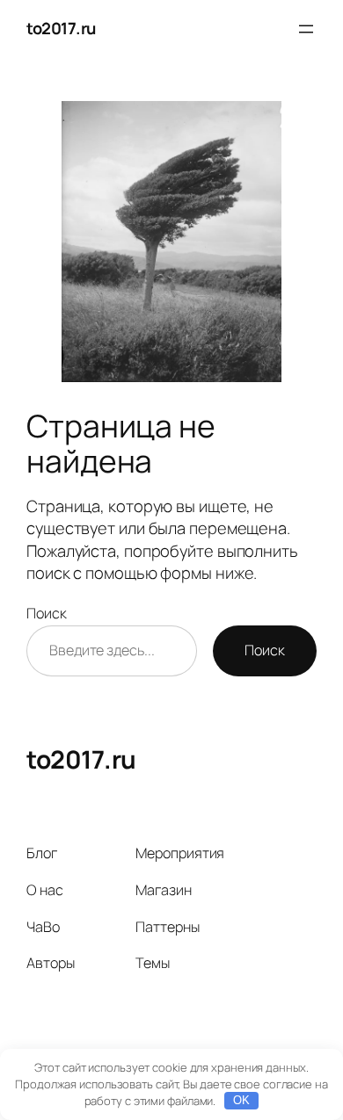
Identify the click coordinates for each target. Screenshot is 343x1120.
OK (241, 1100)
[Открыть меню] (306, 29)
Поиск (46, 613)
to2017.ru (61, 28)
